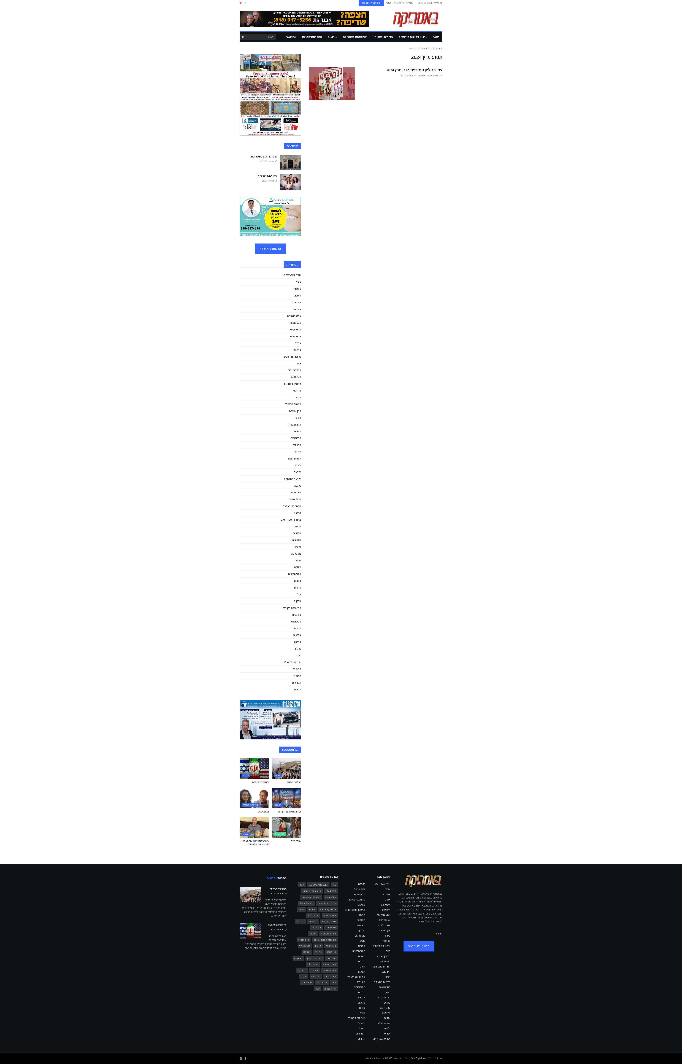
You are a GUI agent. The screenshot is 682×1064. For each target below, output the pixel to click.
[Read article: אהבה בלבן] (286, 827)
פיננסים (296, 614)
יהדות (298, 451)
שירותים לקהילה (292, 662)
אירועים (332, 37)
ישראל (297, 472)
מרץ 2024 (412, 48)
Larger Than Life (311, 890)
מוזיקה (297, 513)
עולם (298, 594)
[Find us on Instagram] (241, 3)
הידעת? (297, 390)
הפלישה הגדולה (293, 782)
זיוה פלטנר (303, 940)
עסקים (297, 601)
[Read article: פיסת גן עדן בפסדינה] (290, 162)
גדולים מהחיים (329, 921)
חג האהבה (331, 946)
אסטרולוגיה (295, 329)
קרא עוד (438, 933)
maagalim (330, 897)
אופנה (297, 295)
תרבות (297, 689)
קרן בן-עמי (322, 982)
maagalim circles (311, 897)
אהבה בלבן (296, 841)
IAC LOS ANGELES (318, 884)
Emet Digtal (416, 1058)
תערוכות (296, 682)
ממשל (298, 526)
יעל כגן (306, 952)
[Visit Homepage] (410, 19)
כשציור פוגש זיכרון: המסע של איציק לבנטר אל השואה (256, 843)
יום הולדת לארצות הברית (289, 811)
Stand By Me (306, 903)
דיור (299, 363)
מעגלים (314, 970)
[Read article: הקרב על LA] (254, 798)
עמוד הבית (437, 48)
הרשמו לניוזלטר (270, 249)
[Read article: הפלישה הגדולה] (286, 768)
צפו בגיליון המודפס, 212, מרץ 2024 (414, 69)
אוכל (298, 282)
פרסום (297, 628)
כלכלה (297, 485)
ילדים (298, 465)
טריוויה (318, 952)
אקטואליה (295, 336)
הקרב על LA (263, 811)
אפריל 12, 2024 (407, 75)
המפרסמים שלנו (312, 37)
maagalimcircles (327, 903)
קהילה (297, 642)
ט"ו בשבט (331, 952)
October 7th (292, 275)
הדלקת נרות (294, 370)
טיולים (297, 431)
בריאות (297, 350)
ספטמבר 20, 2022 (267, 161)
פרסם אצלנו (398, 2)
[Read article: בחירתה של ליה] (290, 182)
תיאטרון (297, 676)
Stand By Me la (328, 909)
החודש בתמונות (292, 384)
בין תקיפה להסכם (260, 782)
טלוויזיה (297, 445)
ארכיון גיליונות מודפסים (413, 37)
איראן (301, 909)
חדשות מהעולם (293, 404)
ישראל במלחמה (292, 479)
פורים (304, 976)
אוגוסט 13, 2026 (277, 893)
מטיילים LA (313, 964)
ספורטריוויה (294, 574)
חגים (298, 397)
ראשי (436, 37)
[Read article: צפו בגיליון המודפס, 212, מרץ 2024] (332, 83)
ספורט (297, 567)
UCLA (312, 909)
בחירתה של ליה (267, 176)
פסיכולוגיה (295, 621)
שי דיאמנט (307, 982)
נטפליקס (302, 970)
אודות (388, 2)
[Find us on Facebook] (245, 3)
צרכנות (297, 635)
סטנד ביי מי (330, 976)
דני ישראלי (331, 927)
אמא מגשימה (294, 316)
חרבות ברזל (294, 424)
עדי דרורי (315, 976)
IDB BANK (331, 890)
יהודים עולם (294, 458)
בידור (298, 343)
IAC (334, 884)
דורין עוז (300, 921)
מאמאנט (298, 958)
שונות (298, 648)
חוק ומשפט (295, 411)
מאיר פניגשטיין (314, 958)
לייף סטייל (295, 492)
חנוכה (318, 946)
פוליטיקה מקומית (292, 608)
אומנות (297, 288)
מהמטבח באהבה (292, 506)
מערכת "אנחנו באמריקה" (428, 75)
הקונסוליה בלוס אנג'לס (325, 940)
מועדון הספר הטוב (291, 519)
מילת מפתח (425, 48)
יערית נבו (331, 958)
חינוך (298, 417)
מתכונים (296, 540)
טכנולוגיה (296, 438)
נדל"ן (298, 547)
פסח (334, 982)
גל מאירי (313, 921)
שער (318, 988)
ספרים (297, 580)
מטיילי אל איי (329, 964)
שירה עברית (330, 988)
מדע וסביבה (294, 499)
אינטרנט (296, 302)
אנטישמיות (295, 322)
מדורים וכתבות (384, 37)
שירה (298, 655)
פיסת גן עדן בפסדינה (264, 156)
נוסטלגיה (296, 553)
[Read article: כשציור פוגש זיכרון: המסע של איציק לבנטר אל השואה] (254, 827)
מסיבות (297, 533)
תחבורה (297, 669)
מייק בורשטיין (329, 970)
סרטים (297, 587)
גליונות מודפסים (292, 356)
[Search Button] (243, 37)
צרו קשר (409, 2)
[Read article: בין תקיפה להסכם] (254, 768)
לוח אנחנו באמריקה (355, 37)
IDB (302, 884)
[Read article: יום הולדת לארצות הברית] (286, 798)
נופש (298, 560)
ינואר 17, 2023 (268, 181)
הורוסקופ (296, 377)
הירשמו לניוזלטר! (371, 2)
